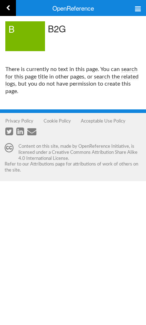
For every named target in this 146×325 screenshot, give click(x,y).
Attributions (42, 164)
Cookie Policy (57, 121)
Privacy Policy (19, 121)
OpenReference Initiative (103, 146)
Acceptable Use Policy (103, 121)
